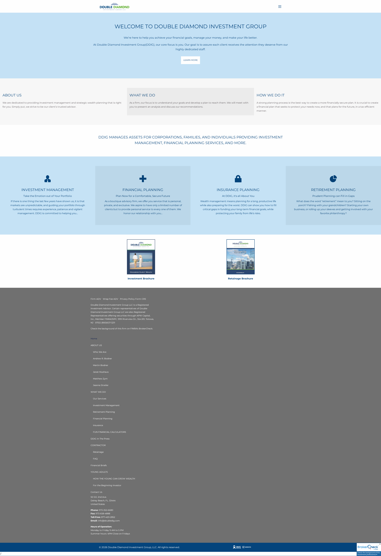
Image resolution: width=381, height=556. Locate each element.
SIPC (114, 319)
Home (94, 338)
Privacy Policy (127, 299)
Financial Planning (102, 418)
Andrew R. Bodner (102, 358)
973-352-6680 (106, 510)
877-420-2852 (108, 517)
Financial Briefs (99, 465)
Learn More (190, 60)
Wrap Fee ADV (110, 299)
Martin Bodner (100, 365)
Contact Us (96, 492)
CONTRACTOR (98, 445)
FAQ (95, 458)
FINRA (108, 319)
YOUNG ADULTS (99, 472)
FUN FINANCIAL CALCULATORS (109, 432)
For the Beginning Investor (107, 485)
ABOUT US (96, 345)
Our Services (99, 398)
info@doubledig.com (109, 520)
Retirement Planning (104, 412)
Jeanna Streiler (100, 385)
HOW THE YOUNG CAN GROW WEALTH (114, 478)
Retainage (98, 452)
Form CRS (140, 299)
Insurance (98, 425)
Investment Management (106, 405)
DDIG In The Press (100, 438)
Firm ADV (96, 299)
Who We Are (99, 352)
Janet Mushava (100, 372)
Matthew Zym (100, 378)
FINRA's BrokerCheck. (141, 328)
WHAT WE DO (98, 392)
